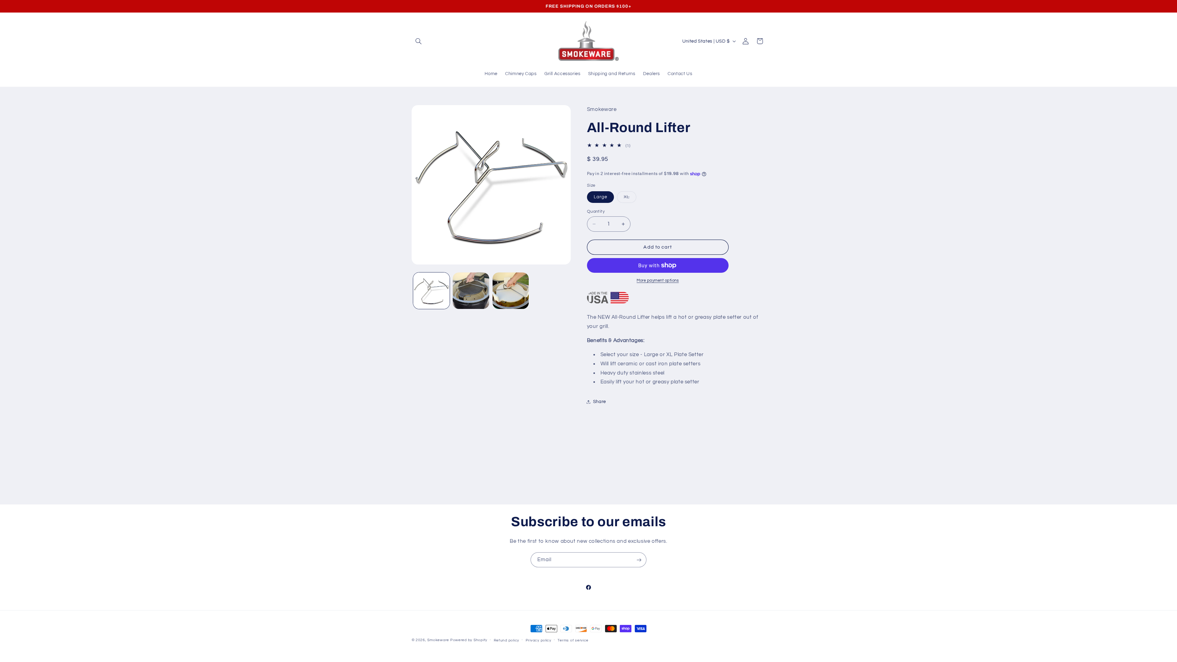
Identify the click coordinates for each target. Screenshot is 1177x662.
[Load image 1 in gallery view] (431, 290)
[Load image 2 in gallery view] (471, 290)
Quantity (596, 211)
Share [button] (599, 401)
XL (630, 198)
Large (600, 197)
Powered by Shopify (468, 640)
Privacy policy (538, 640)
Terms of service (573, 640)
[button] (419, 41)
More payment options (658, 281)
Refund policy (507, 640)
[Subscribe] (639, 559)
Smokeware (438, 640)
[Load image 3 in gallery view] (511, 290)
